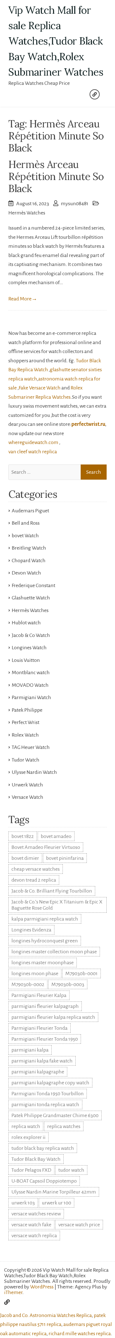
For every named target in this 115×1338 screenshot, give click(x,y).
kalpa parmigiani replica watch (44, 919)
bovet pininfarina (65, 858)
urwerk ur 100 (56, 1203)
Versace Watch (27, 797)
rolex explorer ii (28, 1137)
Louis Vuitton (26, 660)
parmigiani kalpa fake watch (42, 1061)
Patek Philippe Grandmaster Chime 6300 (55, 1115)
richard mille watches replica (80, 1333)
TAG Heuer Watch (31, 747)
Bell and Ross (26, 523)
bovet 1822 (22, 836)
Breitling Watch (29, 548)
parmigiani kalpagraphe (37, 1072)
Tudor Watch (25, 760)
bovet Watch (25, 535)
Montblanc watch (31, 672)
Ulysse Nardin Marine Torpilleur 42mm (53, 1192)
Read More (22, 299)
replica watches (63, 1126)
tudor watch (71, 1170)
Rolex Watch (25, 735)
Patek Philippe (27, 710)
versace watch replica (34, 1235)
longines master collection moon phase (54, 951)
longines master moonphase (42, 962)
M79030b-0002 (27, 984)
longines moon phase (34, 973)
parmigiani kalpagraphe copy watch (50, 1082)
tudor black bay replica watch (42, 1148)
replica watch (25, 1126)
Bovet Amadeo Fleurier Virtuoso (45, 847)
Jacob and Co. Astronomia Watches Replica (46, 1315)
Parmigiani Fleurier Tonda (39, 1028)
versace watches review (36, 1213)
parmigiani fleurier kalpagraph (45, 1006)
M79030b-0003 (67, 984)
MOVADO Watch (30, 685)
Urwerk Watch (27, 785)
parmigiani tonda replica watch (45, 1104)
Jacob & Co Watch (31, 635)
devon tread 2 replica (33, 880)
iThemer (13, 1292)
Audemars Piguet (30, 510)
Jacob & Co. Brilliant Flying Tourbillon (51, 891)
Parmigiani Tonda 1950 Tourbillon (47, 1093)
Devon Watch (26, 573)
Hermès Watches (26, 213)
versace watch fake (31, 1224)
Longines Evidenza (31, 930)
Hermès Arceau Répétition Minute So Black (56, 176)
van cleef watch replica (32, 451)
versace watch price (79, 1224)
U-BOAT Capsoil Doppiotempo (44, 1181)
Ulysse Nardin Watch (34, 772)
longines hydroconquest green (44, 941)
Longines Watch (29, 647)
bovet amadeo (56, 836)
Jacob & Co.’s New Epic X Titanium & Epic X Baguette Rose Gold (56, 905)
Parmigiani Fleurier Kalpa (38, 995)
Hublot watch (26, 622)
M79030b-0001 (81, 973)
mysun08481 (74, 203)
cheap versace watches (35, 869)
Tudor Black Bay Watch (36, 1159)
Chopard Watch (28, 560)
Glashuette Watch (31, 598)
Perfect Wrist (25, 722)
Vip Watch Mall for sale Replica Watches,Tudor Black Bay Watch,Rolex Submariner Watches (55, 41)
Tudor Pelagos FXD (31, 1170)
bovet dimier (25, 858)
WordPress (42, 1287)
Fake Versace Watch (40, 388)
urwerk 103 (23, 1203)
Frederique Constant (33, 585)
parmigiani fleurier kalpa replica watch (53, 1017)
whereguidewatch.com (33, 442)
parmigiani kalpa (30, 1050)
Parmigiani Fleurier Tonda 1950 (44, 1039)
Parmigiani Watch (31, 697)
